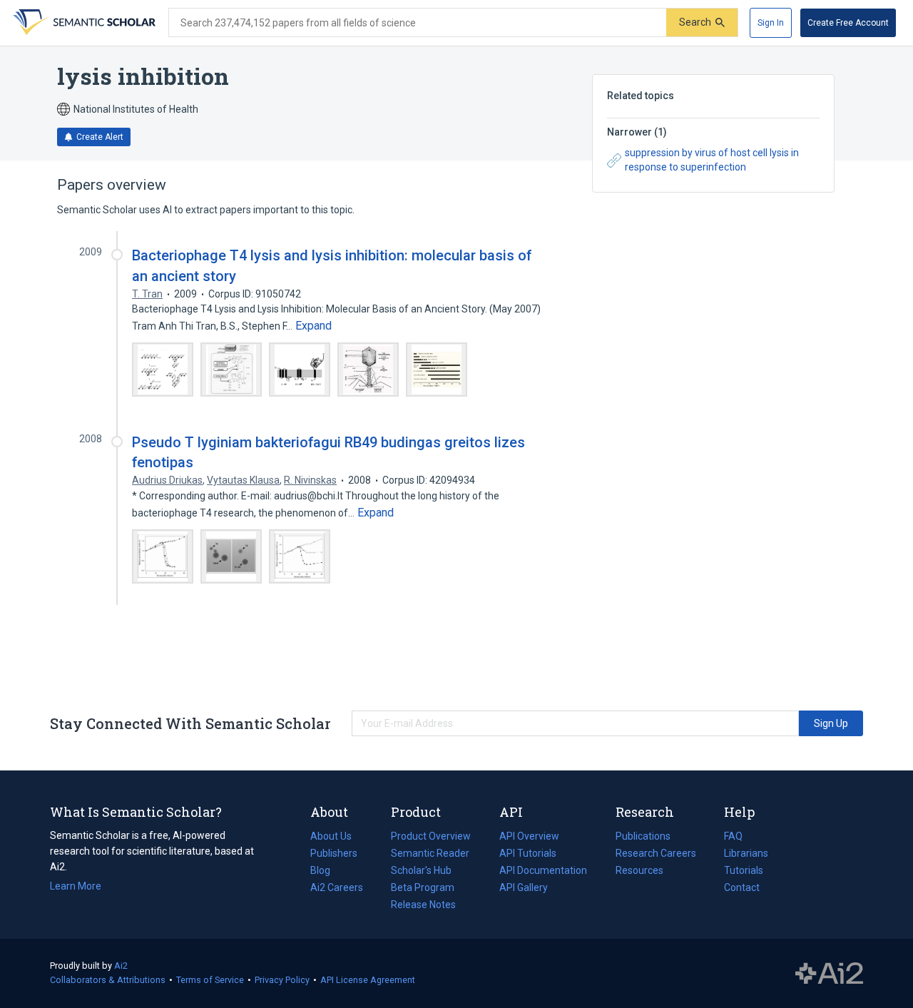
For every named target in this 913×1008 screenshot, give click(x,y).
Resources (639, 872)
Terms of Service (210, 979)
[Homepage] (82, 23)
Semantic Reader (430, 853)
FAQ (733, 836)
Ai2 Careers (336, 889)
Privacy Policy (282, 979)
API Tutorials (527, 853)
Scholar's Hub (421, 870)
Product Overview (431, 836)
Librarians (746, 853)
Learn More (75, 886)
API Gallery (523, 887)
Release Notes (423, 904)
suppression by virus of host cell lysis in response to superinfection (712, 160)
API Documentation (543, 872)
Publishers (333, 853)
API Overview (529, 836)
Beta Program (422, 887)
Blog (326, 872)
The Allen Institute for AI (829, 974)
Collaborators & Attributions (107, 979)
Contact (742, 887)
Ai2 (121, 965)
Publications (643, 837)
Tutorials (743, 870)
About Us (331, 836)
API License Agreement (367, 979)
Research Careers (656, 854)
